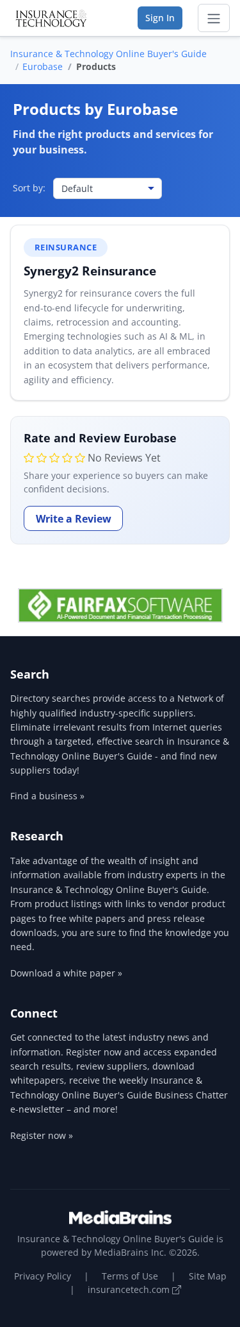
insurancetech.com (130, 1289)
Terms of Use (130, 1276)
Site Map (208, 1276)
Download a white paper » (66, 973)
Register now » (41, 1135)
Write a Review (73, 519)
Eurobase (42, 66)
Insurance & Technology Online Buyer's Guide (108, 54)
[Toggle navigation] (214, 18)
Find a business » (47, 796)
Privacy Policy (42, 1276)
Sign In (160, 18)
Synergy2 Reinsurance (90, 270)
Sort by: (29, 188)
